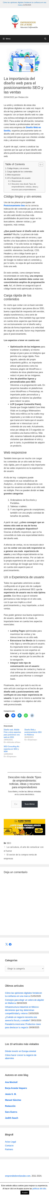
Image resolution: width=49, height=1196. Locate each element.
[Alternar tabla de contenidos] (40, 164)
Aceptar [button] (25, 1192)
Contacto (9, 1145)
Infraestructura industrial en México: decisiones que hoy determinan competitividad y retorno (22, 1010)
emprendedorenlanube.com (17, 1176)
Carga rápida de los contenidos (19, 171)
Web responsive (13, 175)
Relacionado (16, 181)
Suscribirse (30, 804)
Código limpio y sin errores (18, 168)
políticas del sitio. (39, 1188)
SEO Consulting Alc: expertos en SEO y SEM (12, 748)
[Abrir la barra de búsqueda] (45, 38)
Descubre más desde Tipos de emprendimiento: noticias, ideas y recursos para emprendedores (25, 186)
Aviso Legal (10, 1142)
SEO (9, 843)
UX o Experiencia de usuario (18, 178)
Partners (9, 1149)
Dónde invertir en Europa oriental (20, 1051)
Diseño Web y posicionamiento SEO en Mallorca (33, 732)
